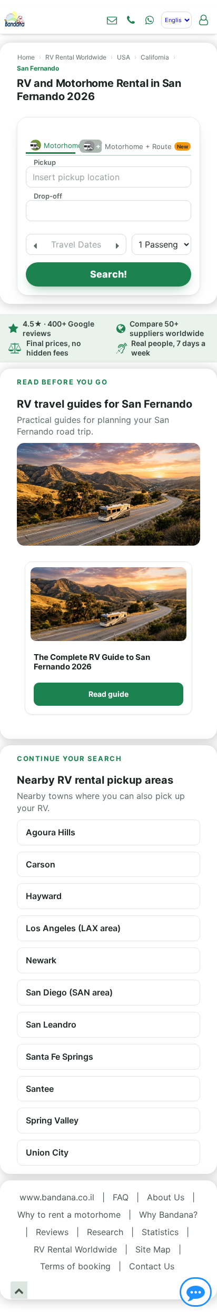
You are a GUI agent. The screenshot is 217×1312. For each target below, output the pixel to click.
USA (123, 57)
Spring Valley (52, 1120)
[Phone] (130, 20)
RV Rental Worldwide (75, 57)
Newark (41, 960)
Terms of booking (75, 1266)
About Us (165, 1197)
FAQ (121, 1197)
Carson (40, 864)
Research (105, 1232)
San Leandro (51, 1024)
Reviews (52, 1232)
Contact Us (151, 1266)
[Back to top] (19, 1290)
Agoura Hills (50, 832)
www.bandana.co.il (56, 1197)
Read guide (108, 693)
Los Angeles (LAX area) (73, 928)
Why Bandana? (168, 1214)
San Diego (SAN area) (69, 992)
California (155, 57)
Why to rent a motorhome (69, 1214)
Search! (108, 274)
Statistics (160, 1232)
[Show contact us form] (111, 20)
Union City (47, 1152)
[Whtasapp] (149, 20)
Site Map (153, 1249)
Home (26, 57)
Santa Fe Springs (59, 1056)
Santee (40, 1088)
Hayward (44, 896)
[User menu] (203, 20)
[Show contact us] (196, 1292)
